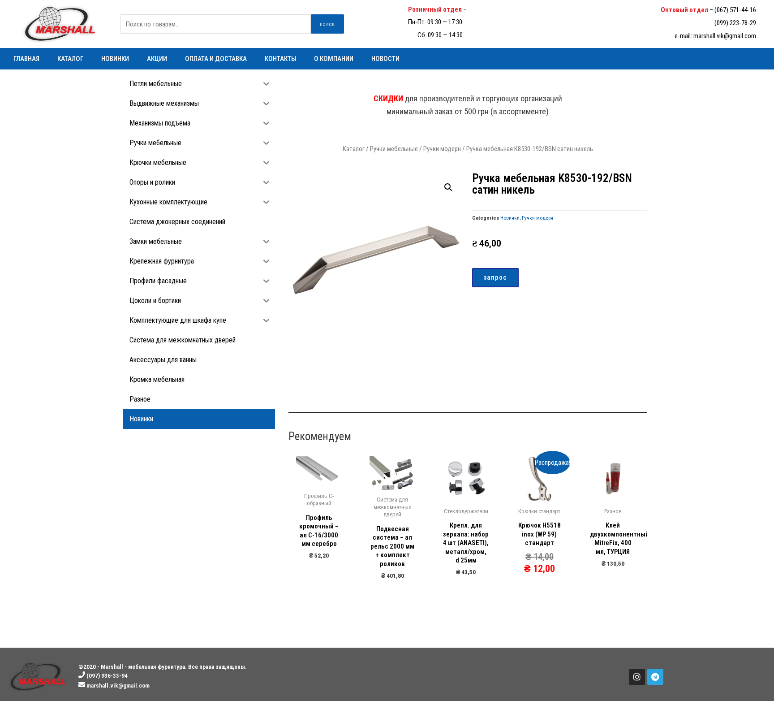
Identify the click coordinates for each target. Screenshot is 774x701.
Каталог (70, 59)
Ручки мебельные (394, 149)
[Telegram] (655, 677)
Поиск (327, 24)
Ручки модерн (442, 149)
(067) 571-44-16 (735, 10)
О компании (333, 59)
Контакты (280, 59)
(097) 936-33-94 (489, 9)
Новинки (115, 59)
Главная (26, 59)
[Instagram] (637, 677)
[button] (495, 277)
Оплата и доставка (216, 59)
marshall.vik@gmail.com (724, 36)
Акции (157, 59)
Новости (385, 59)
